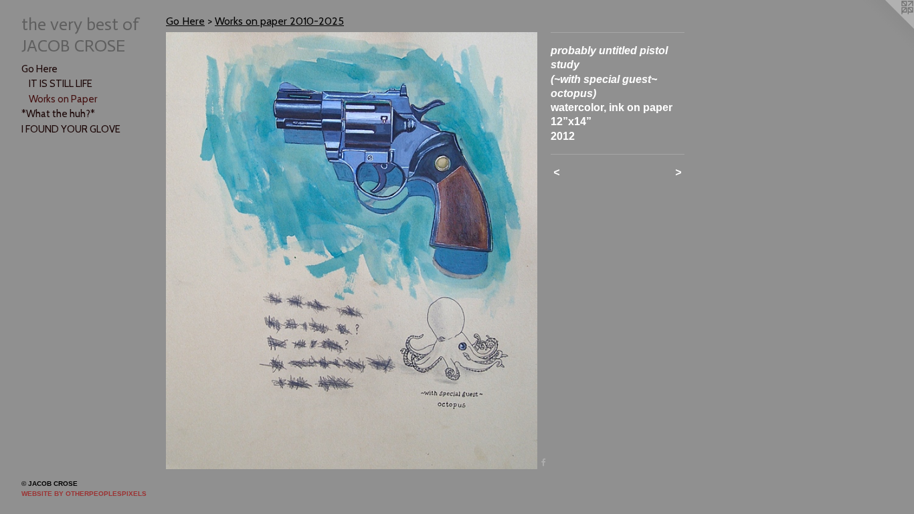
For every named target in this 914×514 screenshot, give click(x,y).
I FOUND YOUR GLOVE (70, 129)
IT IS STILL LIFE (60, 84)
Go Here (39, 69)
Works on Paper (63, 99)
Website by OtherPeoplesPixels (84, 493)
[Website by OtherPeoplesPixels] (887, 27)
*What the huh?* (58, 114)
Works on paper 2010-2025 (279, 21)
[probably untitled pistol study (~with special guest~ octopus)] (351, 250)
